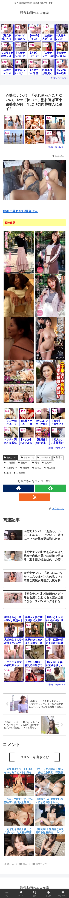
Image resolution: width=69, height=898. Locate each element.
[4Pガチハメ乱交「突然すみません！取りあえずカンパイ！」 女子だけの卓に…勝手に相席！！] (34, 137)
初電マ (59, 457)
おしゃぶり (29, 457)
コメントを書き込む (34, 757)
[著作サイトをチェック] (18, 488)
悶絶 (37, 462)
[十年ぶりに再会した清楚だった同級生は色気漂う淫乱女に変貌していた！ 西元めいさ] (18, 252)
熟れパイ (49, 462)
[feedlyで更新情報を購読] (50, 488)
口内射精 (11, 462)
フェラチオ (45, 457)
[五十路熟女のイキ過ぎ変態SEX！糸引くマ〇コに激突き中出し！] (18, 295)
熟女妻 (26, 468)
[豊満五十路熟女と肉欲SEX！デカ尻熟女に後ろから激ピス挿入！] (18, 338)
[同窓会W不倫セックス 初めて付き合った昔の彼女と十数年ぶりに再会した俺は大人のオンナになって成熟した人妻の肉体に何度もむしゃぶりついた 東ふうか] (50, 338)
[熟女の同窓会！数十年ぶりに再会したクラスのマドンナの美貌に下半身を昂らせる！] (18, 381)
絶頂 (9, 473)
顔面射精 (20, 473)
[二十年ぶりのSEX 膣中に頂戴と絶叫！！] (50, 381)
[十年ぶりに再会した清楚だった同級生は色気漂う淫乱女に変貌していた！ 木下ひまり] (50, 295)
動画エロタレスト (59, 78)
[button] (62, 612)
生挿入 (38, 468)
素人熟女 (51, 468)
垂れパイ (25, 462)
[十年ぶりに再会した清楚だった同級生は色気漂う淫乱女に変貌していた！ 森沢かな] (50, 252)
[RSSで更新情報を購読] (34, 497)
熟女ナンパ (12, 457)
